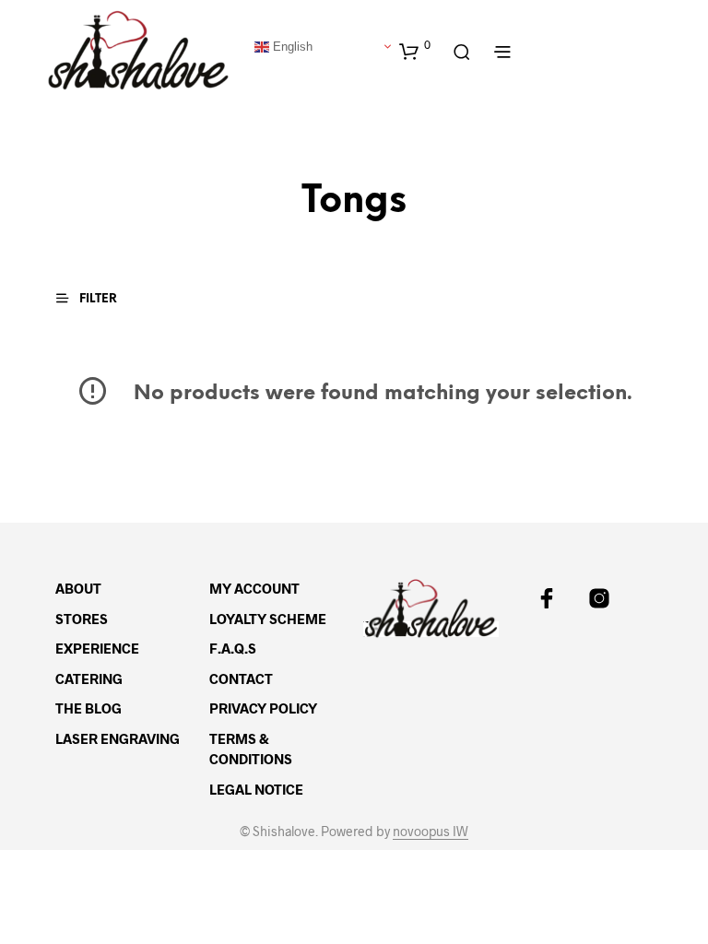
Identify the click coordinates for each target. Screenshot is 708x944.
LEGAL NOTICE (256, 789)
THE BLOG (88, 708)
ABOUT (78, 588)
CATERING (89, 678)
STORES (81, 618)
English (291, 46)
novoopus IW (430, 831)
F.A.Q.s (232, 648)
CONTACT (241, 678)
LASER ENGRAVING (117, 738)
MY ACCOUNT (254, 588)
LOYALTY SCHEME (267, 618)
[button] (415, 50)
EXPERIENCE (97, 648)
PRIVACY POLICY (263, 708)
